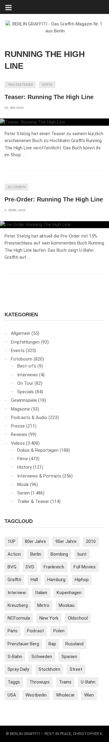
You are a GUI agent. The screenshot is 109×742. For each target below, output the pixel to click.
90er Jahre (66, 541)
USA (12, 695)
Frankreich (54, 567)
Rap (52, 644)
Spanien (69, 656)
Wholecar (65, 695)
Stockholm (49, 669)
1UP (11, 541)
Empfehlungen (25, 342)
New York (48, 618)
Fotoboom (21, 359)
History (24, 467)
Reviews (19, 434)
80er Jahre (35, 541)
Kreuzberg (18, 605)
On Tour (25, 383)
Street (76, 669)
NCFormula (19, 618)
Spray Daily (18, 669)
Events (18, 350)
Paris (13, 631)
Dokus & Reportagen (37, 450)
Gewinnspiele (24, 400)
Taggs (14, 682)
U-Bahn (88, 682)
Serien (23, 493)
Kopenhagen (69, 592)
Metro (43, 605)
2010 (91, 541)
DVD (30, 567)
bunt (82, 554)
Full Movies (85, 567)
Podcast (35, 631)
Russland (74, 644)
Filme (22, 458)
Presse (18, 426)
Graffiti (14, 579)
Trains (65, 682)
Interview (17, 592)
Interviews (27, 375)
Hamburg (56, 579)
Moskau (66, 605)
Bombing (59, 554)
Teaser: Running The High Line (49, 97)
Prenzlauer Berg (23, 644)
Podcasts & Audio (29, 417)
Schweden (41, 656)
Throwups (39, 682)
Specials (25, 391)
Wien (89, 695)
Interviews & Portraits (39, 476)
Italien (41, 592)
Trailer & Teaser (20, 84)
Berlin (35, 554)
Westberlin (36, 695)
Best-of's (26, 366)
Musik (23, 484)
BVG (12, 567)
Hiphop (82, 579)
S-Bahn (15, 656)
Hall (34, 579)
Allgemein (16, 187)
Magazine (20, 409)
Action (14, 554)
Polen (58, 631)
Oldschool (78, 618)
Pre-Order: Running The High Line (54, 199)
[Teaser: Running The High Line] (54, 122)
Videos (47, 84)
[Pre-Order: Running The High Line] (54, 224)
